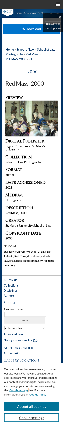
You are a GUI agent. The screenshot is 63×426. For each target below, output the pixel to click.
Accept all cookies (31, 406)
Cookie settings (18, 390)
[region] (31, 394)
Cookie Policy (37, 394)
